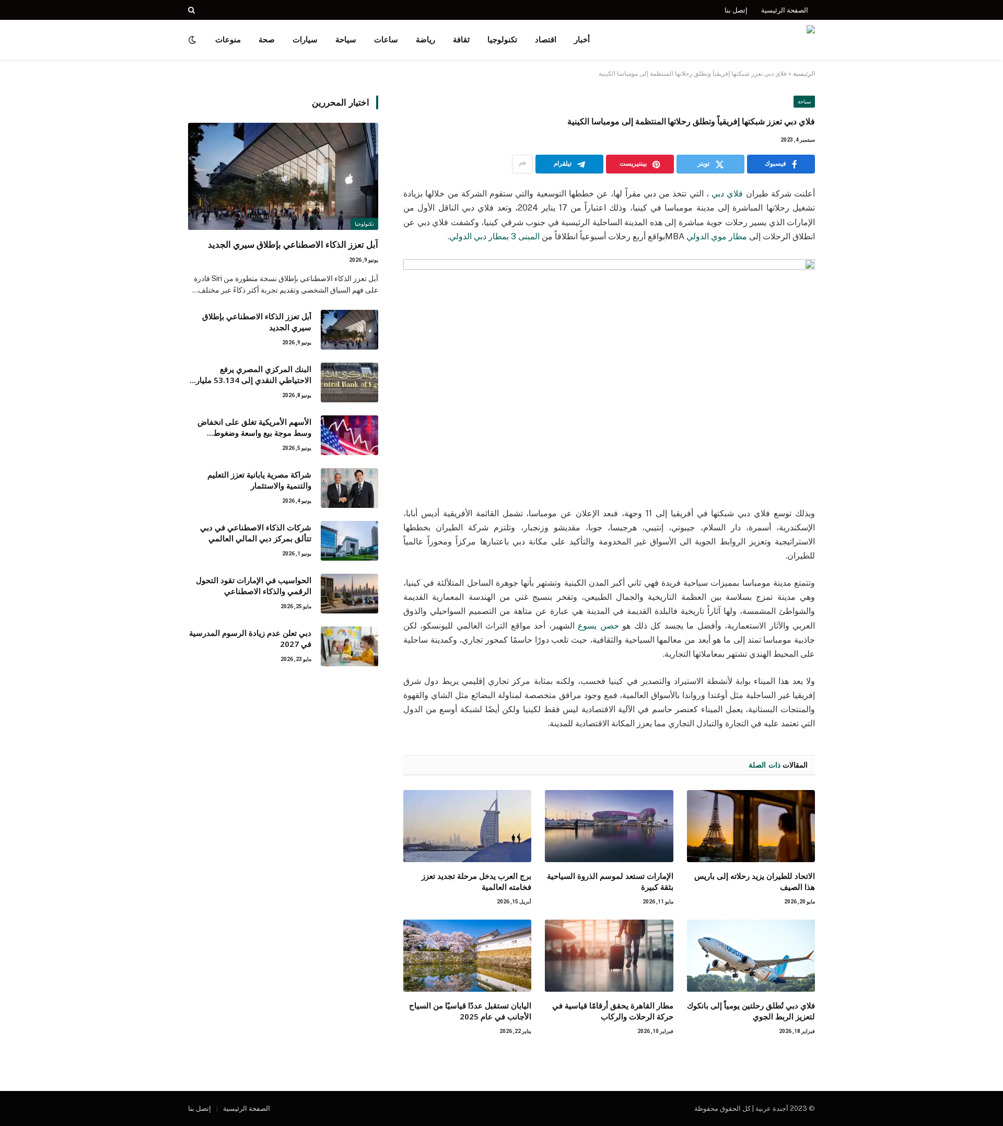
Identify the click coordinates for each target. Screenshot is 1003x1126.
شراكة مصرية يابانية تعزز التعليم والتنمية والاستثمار (259, 480)
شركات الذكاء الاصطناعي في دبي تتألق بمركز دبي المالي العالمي (255, 532)
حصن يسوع (598, 626)
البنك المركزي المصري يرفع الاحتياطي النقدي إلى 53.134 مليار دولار (253, 375)
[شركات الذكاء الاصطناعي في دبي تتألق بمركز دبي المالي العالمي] (349, 541)
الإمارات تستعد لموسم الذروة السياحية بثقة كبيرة (610, 880)
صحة (267, 39)
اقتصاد (545, 39)
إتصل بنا (736, 10)
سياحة (345, 39)
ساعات (386, 39)
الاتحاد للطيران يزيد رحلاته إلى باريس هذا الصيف (754, 880)
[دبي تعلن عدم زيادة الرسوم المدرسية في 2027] (349, 646)
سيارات (305, 39)
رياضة (425, 39)
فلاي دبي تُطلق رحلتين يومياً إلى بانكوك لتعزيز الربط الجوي (751, 1010)
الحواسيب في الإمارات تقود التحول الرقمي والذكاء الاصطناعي (253, 585)
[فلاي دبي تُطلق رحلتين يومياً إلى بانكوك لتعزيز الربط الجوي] (751, 956)
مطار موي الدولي (716, 236)
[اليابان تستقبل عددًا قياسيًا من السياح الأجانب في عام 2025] (467, 956)
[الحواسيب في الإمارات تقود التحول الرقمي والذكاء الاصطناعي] (349, 593)
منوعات (228, 39)
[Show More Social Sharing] (522, 164)
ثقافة (461, 39)
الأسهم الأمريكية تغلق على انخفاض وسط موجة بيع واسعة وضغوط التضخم (254, 427)
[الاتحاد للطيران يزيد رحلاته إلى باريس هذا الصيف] (751, 826)
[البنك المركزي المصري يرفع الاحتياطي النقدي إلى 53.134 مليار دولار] (349, 382)
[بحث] (192, 10)
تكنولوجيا (502, 39)
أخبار (582, 39)
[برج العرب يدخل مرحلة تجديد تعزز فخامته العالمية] (467, 826)
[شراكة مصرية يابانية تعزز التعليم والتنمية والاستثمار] (349, 488)
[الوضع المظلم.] (193, 40)
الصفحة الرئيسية (784, 10)
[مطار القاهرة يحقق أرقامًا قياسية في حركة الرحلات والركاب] (609, 956)
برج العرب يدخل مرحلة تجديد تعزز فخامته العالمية (476, 880)
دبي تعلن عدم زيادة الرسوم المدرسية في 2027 (250, 638)
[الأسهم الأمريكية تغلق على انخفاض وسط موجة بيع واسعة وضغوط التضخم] (349, 435)
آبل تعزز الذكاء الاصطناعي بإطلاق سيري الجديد (293, 244)
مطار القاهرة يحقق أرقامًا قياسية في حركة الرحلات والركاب (612, 1010)
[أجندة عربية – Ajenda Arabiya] (753, 40)
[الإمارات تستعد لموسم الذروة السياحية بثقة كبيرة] (609, 826)
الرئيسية (804, 73)
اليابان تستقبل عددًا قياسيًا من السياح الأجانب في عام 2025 (470, 1010)
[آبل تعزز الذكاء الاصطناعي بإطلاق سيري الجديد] (283, 176)
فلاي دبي (727, 194)
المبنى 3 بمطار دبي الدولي (495, 236)
